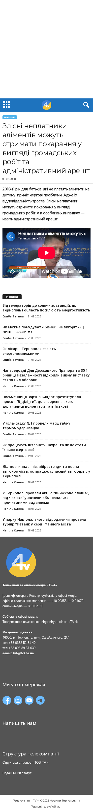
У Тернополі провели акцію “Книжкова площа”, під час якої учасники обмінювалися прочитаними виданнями (45, 498)
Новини (9, 117)
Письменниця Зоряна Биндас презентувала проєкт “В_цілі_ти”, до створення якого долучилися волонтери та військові (41, 401)
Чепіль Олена (13, 386)
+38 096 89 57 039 (22, 648)
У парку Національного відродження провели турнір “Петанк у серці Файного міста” (44, 521)
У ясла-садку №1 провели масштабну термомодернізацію (36, 425)
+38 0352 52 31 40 (22, 643)
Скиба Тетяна (13, 316)
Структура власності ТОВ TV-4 (25, 762)
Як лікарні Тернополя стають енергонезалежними (29, 351)
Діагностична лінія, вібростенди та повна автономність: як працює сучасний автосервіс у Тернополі (46, 471)
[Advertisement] (46, 49)
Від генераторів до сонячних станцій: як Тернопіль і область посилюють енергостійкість (46, 307)
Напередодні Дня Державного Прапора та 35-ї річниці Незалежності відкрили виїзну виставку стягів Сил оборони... (46, 375)
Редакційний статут (16, 773)
